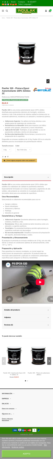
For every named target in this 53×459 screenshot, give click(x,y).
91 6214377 (32, 2)
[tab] (26, 177)
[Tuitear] (5, 157)
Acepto (26, 454)
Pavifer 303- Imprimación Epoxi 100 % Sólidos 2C (14, 373)
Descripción (8, 177)
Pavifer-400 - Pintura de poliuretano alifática (39, 373)
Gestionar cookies (17, 447)
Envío (13, 2)
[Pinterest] (7, 157)
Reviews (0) (8, 325)
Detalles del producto (12, 310)
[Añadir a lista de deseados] (11, 370)
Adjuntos (7, 317)
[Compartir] (2, 157)
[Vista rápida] (17, 370)
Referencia (6, 97)
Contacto (21, 2)
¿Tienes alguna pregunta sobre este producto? (20, 160)
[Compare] (14, 370)
